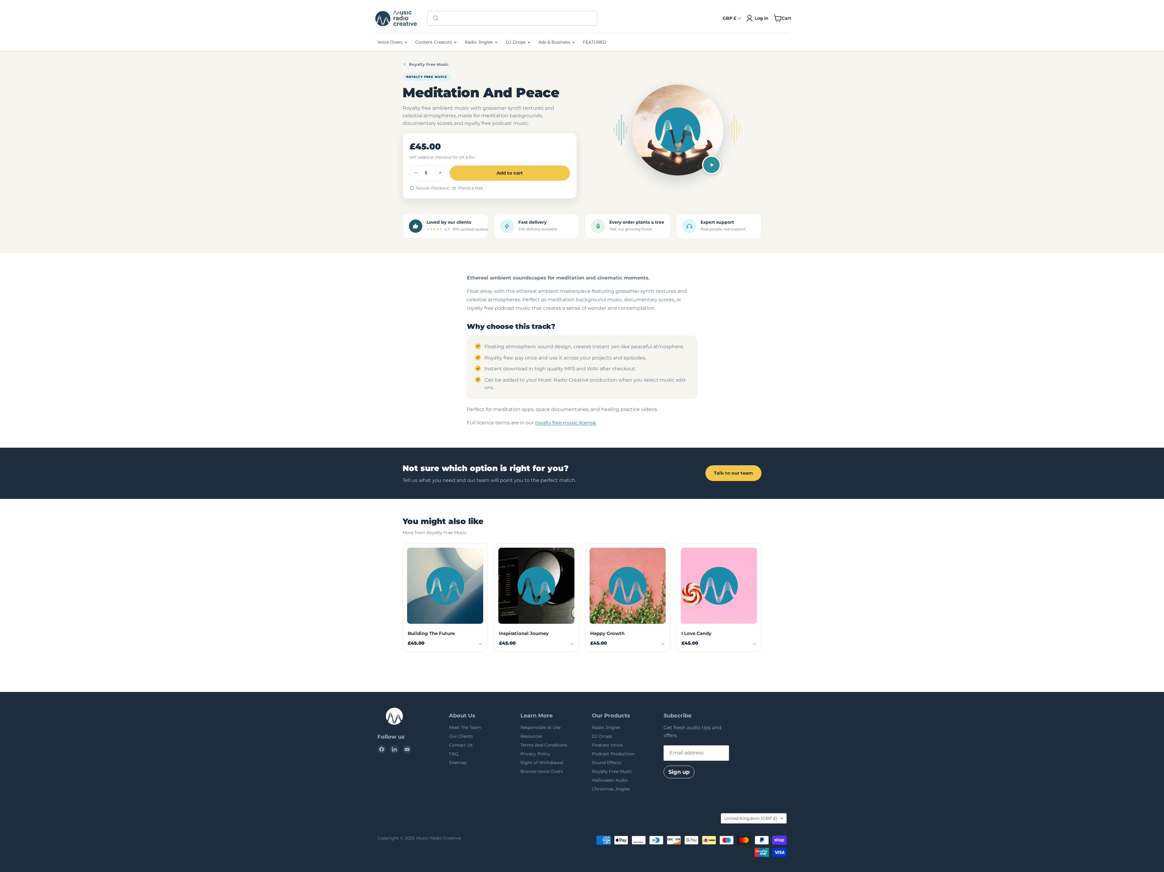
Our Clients (461, 736)
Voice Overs (390, 42)
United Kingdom (751, 818)
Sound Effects (606, 762)
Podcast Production (613, 754)
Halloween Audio (610, 780)
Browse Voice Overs (541, 771)
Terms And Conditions (543, 745)
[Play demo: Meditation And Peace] (711, 164)
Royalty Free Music (429, 64)
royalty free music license (565, 423)
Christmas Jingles (611, 789)
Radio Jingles (479, 42)
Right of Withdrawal (542, 762)
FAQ (453, 754)
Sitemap (458, 762)
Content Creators (434, 42)
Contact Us (461, 745)
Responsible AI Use (540, 727)
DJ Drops (516, 42)
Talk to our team (733, 473)
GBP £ (729, 18)
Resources (531, 736)
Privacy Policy (535, 754)
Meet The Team (465, 727)
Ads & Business (554, 42)
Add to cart (510, 173)
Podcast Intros (607, 745)
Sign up (679, 772)
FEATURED (595, 42)
